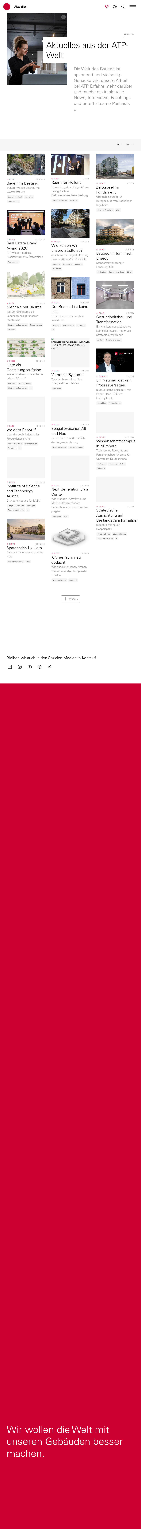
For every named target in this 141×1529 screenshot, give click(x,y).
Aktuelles (20, 6)
